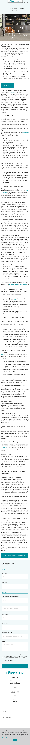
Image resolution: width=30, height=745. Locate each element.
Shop (4, 711)
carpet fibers (4, 199)
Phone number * (6, 605)
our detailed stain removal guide (18, 284)
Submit (15, 666)
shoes (15, 299)
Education (6, 724)
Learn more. (5, 737)
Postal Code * (5, 623)
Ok (15, 740)
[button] (22, 2)
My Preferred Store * (7, 632)
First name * (5, 573)
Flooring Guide (12, 16)
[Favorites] (25, 2)
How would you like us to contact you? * (11, 596)
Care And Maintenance (9, 18)
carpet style (25, 132)
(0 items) (27, 2)
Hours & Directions (15, 683)
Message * (4, 641)
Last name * (4, 582)
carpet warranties (20, 213)
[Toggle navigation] (2, 3)
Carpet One (4, 16)
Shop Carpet (7, 85)
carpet (13, 92)
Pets (2, 354)
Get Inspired (7, 717)
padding (5, 447)
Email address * (5, 614)
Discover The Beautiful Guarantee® (14, 555)
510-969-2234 (15, 11)
